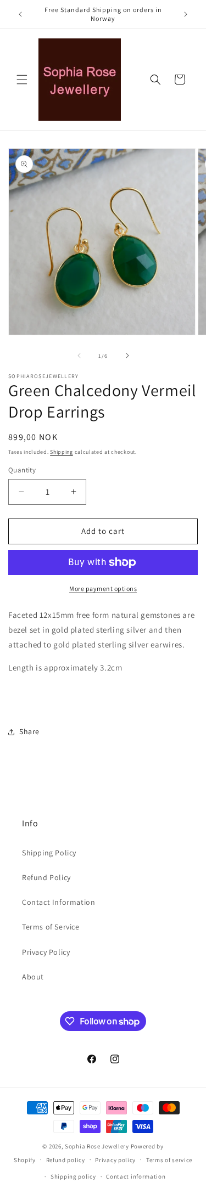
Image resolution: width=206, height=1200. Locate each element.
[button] (22, 79)
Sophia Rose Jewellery (97, 1146)
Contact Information (58, 902)
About (33, 977)
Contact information (135, 1176)
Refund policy (65, 1160)
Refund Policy (46, 877)
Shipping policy (73, 1176)
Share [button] (29, 731)
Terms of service (169, 1160)
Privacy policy (115, 1160)
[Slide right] (127, 355)
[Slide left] (79, 355)
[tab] (103, 698)
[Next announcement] (186, 14)
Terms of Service (51, 927)
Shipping (61, 451)
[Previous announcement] (20, 14)
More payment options (103, 588)
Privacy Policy (46, 952)
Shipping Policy (49, 853)
